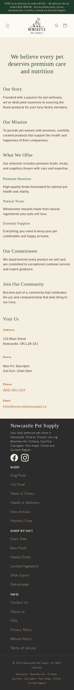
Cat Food (17, 484)
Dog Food (18, 475)
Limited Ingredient (24, 566)
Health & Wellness (25, 502)
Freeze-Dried (20, 557)
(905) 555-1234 (14, 390)
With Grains (19, 575)
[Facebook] (14, 458)
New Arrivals (20, 512)
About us (17, 611)
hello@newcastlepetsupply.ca (24, 406)
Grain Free (18, 539)
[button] (7, 25)
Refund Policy (21, 639)
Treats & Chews (22, 493)
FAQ (13, 620)
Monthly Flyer (21, 521)
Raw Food (18, 548)
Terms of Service (23, 648)
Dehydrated (19, 584)
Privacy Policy (21, 630)
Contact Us (19, 602)
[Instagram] (25, 458)
